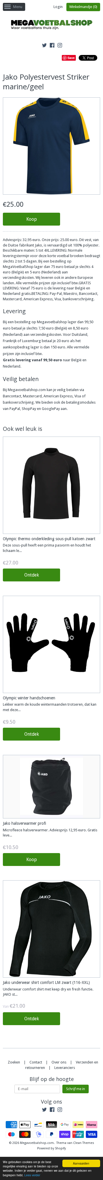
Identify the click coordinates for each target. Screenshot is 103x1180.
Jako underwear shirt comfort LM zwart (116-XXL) (46, 982)
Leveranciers (64, 1067)
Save (71, 58)
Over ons (59, 1062)
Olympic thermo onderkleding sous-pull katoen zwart (49, 538)
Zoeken (14, 1062)
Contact (35, 1062)
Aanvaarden (81, 1163)
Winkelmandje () (83, 7)
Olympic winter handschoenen (29, 698)
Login (58, 7)
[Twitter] (44, 46)
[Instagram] (60, 46)
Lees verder (32, 1175)
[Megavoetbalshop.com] (51, 25)
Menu (17, 7)
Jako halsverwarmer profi (24, 823)
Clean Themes (83, 1143)
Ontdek (31, 575)
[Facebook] (52, 46)
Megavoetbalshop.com (37, 1143)
